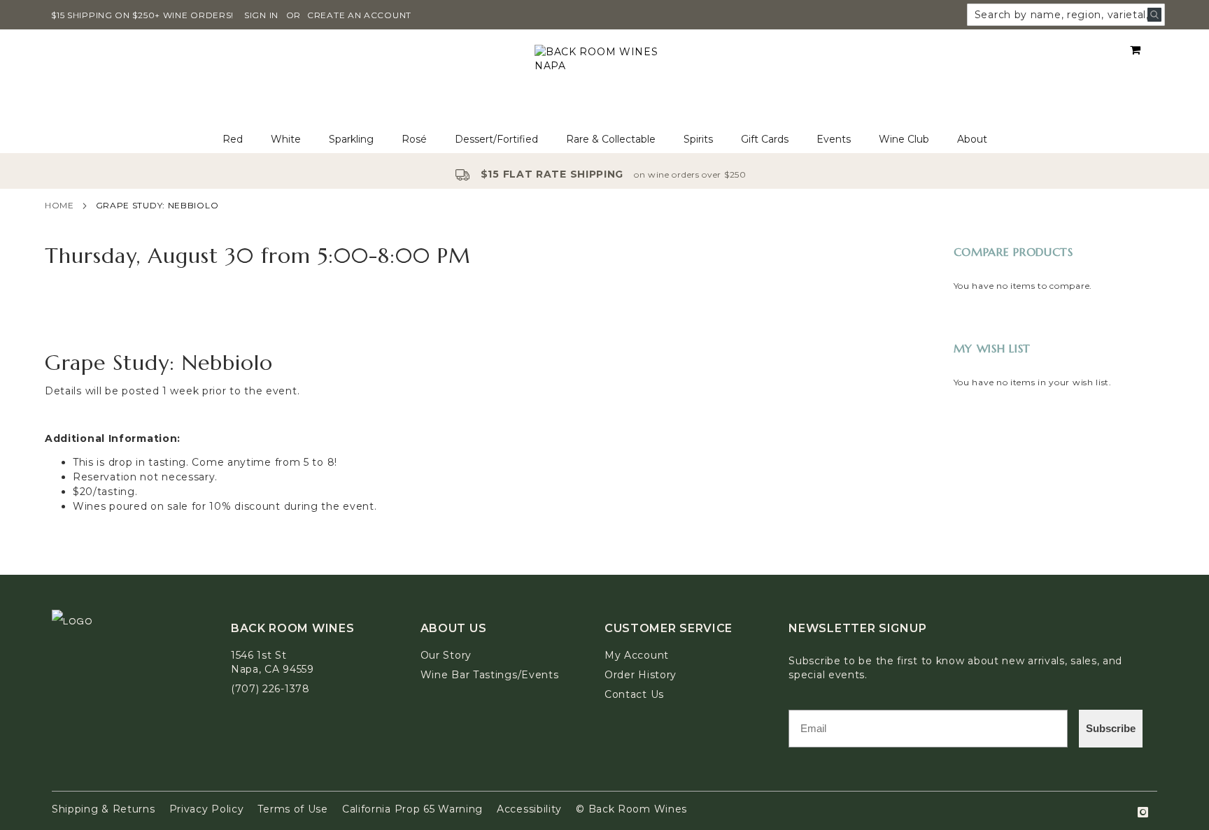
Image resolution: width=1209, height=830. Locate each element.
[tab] (604, 139)
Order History (640, 674)
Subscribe (1111, 728)
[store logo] (604, 78)
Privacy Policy (206, 809)
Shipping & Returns (103, 809)
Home (59, 205)
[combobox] (1066, 14)
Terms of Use (292, 809)
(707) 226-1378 (270, 688)
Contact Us (634, 694)
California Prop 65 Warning (412, 809)
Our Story (446, 655)
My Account (636, 655)
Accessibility (529, 809)
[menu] (604, 139)
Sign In (261, 15)
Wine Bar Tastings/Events (489, 674)
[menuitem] (232, 139)
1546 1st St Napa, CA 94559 (272, 662)
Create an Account (359, 15)
